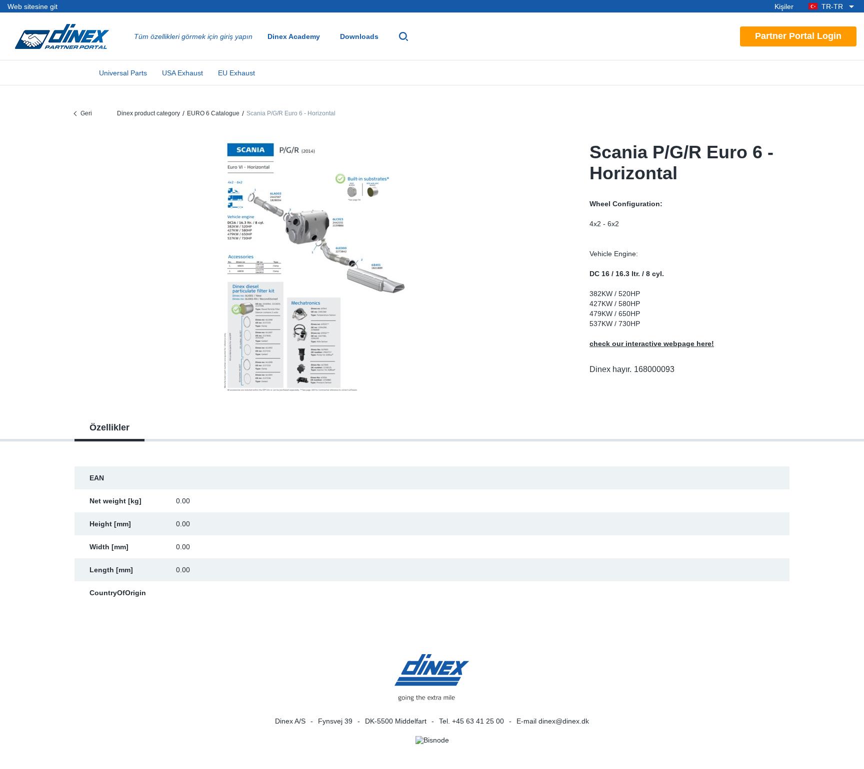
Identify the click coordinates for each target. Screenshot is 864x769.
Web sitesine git (33, 6)
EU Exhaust (236, 73)
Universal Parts (123, 73)
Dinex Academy (294, 36)
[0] (315, 266)
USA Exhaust (182, 73)
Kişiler (784, 6)
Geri (86, 113)
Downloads (359, 36)
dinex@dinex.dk (563, 721)
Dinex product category (148, 113)
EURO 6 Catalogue (213, 113)
